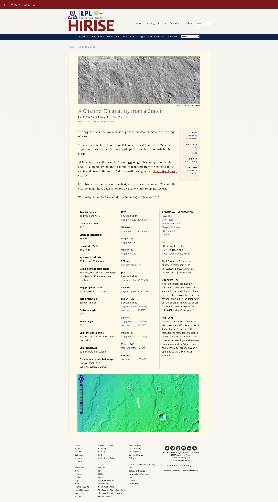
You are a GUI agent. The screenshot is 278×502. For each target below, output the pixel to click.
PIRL (131, 468)
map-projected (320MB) (134, 306)
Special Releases (156, 36)
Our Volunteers (105, 496)
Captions (102, 448)
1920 (194, 150)
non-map (142, 220)
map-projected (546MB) (134, 348)
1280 (194, 147)
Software (133, 458)
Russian (111, 121)
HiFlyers (101, 474)
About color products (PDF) (176, 253)
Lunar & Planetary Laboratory (142, 464)
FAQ (100, 455)
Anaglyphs (83, 36)
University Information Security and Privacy (180, 471)
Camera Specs (135, 445)
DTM (92, 36)
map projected (128, 220)
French (87, 121)
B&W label (167, 216)
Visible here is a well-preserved (97, 162)
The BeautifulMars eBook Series (112, 490)
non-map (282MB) (133, 325)
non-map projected (131, 265)
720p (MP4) (191, 136)
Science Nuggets (138, 36)
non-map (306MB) (133, 310)
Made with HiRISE (106, 480)
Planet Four (134, 484)
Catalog (150, 23)
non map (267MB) (133, 359)
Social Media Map (106, 487)
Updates (187, 23)
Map (118, 36)
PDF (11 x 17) (191, 162)
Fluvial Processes (120, 117)
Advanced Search (105, 445)
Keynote (193, 173)
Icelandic (95, 121)
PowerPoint (192, 170)
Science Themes (136, 455)
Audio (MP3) (191, 138)
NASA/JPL (133, 480)
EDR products (169, 231)
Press (124, 36)
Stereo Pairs (172, 36)
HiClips (101, 471)
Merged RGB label (171, 227)
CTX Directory (135, 448)
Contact (101, 452)
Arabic (80, 121)
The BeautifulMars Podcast (110, 493)
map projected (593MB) (134, 336)
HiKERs (78, 496)
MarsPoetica (103, 484)
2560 (194, 153)
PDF (195, 176)
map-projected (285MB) (134, 291)
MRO (131, 477)
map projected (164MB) (134, 321)
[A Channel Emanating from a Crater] (139, 103)
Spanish (104, 121)
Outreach (162, 23)
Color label (167, 220)
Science (175, 23)
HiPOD (101, 477)
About (139, 23)
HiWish (110, 36)
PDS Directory (135, 452)
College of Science (137, 471)
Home (71, 47)
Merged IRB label (171, 223)
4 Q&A (101, 464)
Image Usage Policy (106, 458)
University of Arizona (138, 474)
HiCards (101, 468)
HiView (100, 36)
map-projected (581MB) (134, 280)
